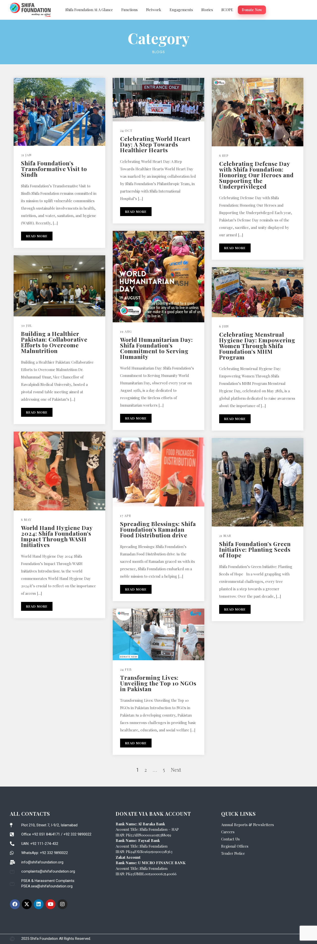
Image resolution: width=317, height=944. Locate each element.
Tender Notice (233, 853)
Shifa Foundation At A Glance (89, 9)
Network (153, 9)
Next (176, 769)
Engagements (181, 9)
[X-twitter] (27, 904)
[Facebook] (15, 904)
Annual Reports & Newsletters (247, 824)
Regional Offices (234, 846)
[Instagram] (62, 904)
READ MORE (37, 236)
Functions (129, 9)
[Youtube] (50, 904)
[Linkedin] (39, 904)
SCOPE (227, 9)
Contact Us (230, 838)
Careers (228, 831)
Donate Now (252, 9)
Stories (207, 9)
